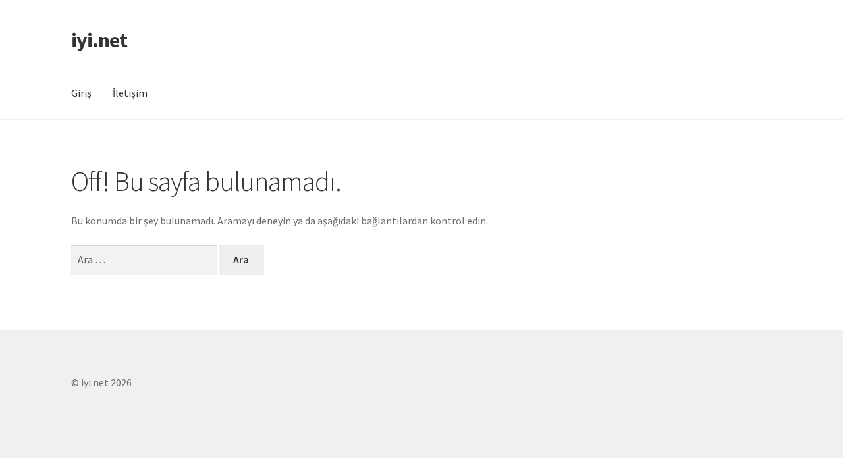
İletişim (130, 92)
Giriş (81, 92)
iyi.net (99, 40)
